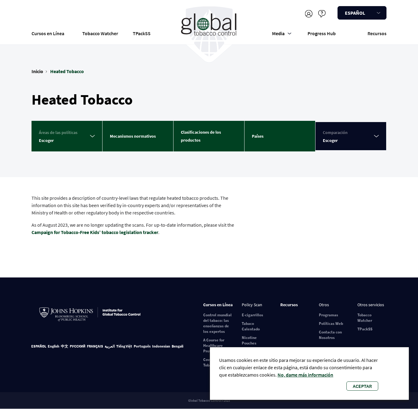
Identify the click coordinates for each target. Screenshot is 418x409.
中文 (64, 346)
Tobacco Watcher (100, 33)
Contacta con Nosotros (330, 334)
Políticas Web (331, 323)
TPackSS (142, 33)
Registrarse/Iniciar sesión (308, 13)
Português (142, 346)
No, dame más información (305, 375)
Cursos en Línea (48, 33)
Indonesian (161, 346)
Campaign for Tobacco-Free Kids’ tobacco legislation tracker (95, 232)
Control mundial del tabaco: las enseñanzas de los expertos (217, 323)
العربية (110, 346)
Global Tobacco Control (209, 31)
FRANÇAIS (95, 346)
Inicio (37, 71)
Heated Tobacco (67, 71)
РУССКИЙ (77, 346)
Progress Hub (322, 33)
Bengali (177, 346)
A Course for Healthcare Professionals (215, 345)
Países (257, 136)
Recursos (377, 33)
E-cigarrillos (252, 315)
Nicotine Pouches (249, 340)
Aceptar (362, 386)
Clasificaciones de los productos (201, 136)
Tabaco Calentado (251, 326)
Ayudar (322, 13)
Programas (328, 315)
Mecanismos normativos (133, 136)
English (53, 346)
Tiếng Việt (124, 346)
